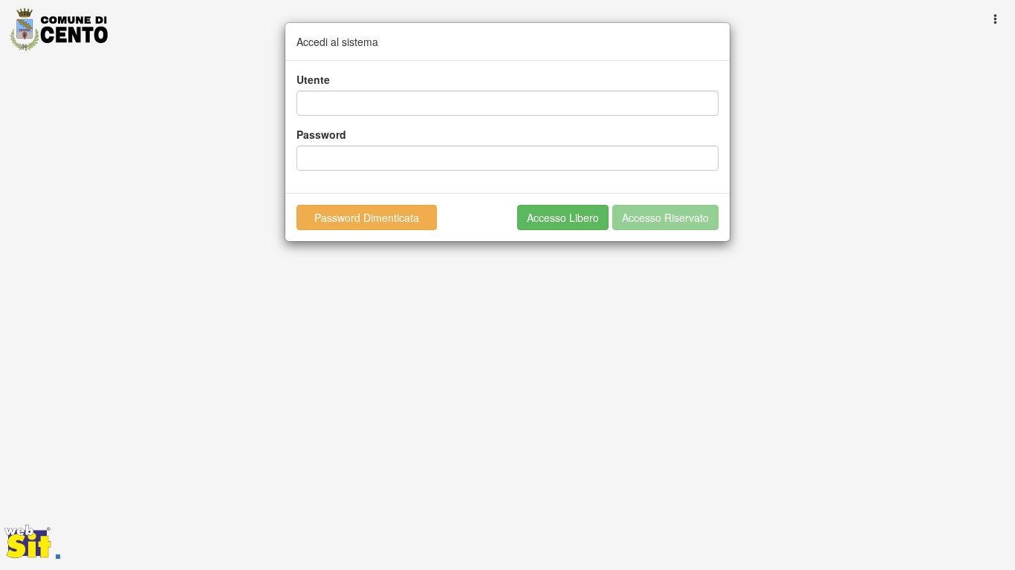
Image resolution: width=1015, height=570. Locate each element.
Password (321, 134)
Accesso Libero (563, 217)
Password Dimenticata (366, 217)
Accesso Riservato (665, 217)
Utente (313, 79)
